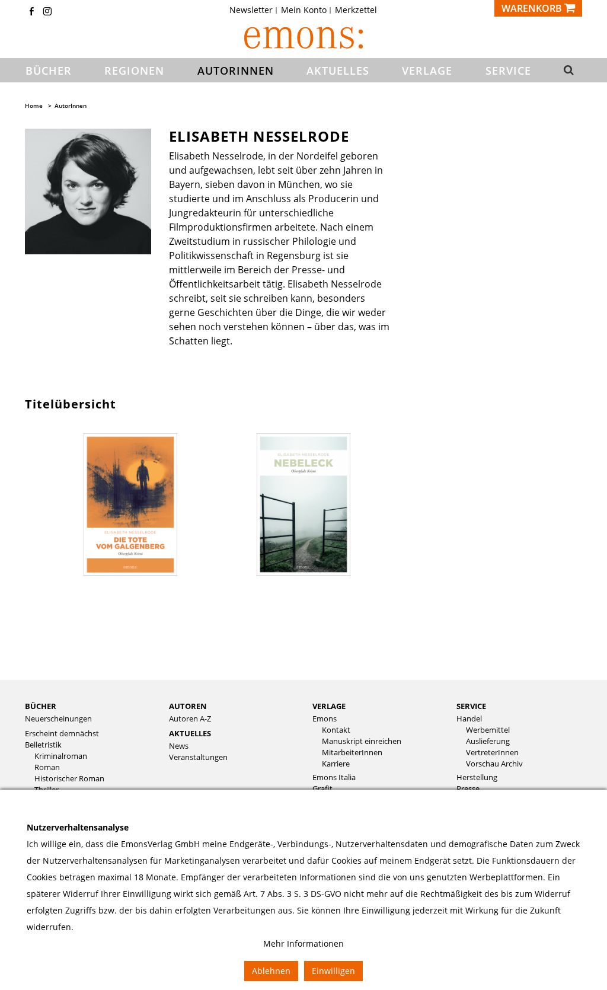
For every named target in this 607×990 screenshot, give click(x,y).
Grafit (322, 788)
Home (34, 105)
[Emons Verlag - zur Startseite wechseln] (303, 38)
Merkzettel (356, 10)
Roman (47, 767)
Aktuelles (190, 733)
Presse (468, 788)
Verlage (329, 706)
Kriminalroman (60, 756)
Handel (469, 718)
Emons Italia (334, 777)
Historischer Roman (69, 778)
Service (471, 706)
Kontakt (336, 730)
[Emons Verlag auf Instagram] (47, 12)
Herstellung (476, 777)
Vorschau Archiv (494, 763)
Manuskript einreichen (361, 741)
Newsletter (251, 10)
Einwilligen (333, 970)
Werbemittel (488, 730)
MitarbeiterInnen (352, 752)
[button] (568, 70)
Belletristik (43, 744)
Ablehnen (271, 970)
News (179, 746)
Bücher (40, 706)
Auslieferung (488, 741)
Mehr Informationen (303, 943)
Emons (324, 718)
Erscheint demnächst (62, 733)
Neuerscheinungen (58, 718)
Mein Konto (304, 10)
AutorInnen (71, 105)
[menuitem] (254, 10)
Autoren (188, 706)
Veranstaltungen (198, 757)
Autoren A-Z (190, 718)
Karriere (336, 763)
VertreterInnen (492, 752)
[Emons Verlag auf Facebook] (31, 12)
